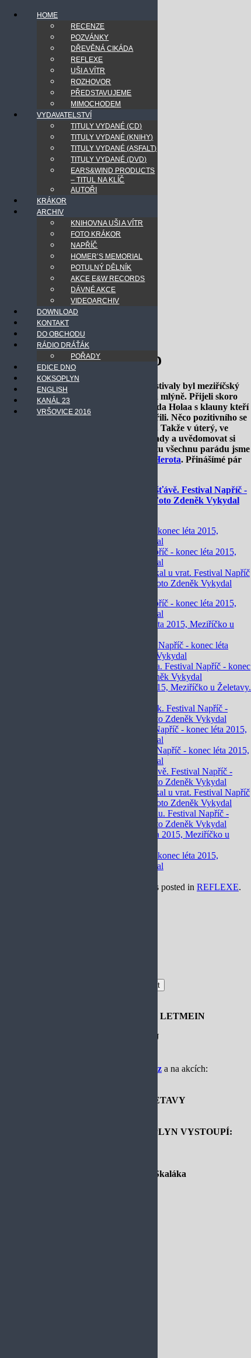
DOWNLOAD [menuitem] (57, 312)
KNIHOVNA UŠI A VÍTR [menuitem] (107, 223)
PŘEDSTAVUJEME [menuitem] (101, 93)
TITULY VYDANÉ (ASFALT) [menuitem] (113, 148)
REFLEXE (218, 887)
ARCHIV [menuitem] (50, 212)
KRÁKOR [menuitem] (52, 201)
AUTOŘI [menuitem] (84, 190)
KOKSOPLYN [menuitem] (58, 378)
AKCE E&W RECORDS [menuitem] (108, 279)
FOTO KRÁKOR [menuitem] (96, 234)
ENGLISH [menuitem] (52, 389)
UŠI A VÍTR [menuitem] (88, 71)
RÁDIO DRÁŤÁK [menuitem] (63, 345)
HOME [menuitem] (47, 15)
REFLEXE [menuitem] (87, 59)
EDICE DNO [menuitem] (56, 367)
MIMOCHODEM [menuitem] (96, 104)
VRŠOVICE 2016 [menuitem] (64, 412)
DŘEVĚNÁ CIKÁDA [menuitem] (102, 48)
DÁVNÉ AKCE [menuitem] (93, 290)
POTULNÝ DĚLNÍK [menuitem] (101, 267)
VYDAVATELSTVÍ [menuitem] (64, 115)
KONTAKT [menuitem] (53, 323)
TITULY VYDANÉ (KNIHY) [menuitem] (112, 137)
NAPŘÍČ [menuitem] (84, 245)
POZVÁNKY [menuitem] (90, 37)
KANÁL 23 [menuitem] (53, 401)
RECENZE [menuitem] (87, 26)
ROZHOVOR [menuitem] (91, 82)
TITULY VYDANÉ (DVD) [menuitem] (109, 159)
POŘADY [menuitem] (85, 356)
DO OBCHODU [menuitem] (61, 334)
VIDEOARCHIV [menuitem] (95, 301)
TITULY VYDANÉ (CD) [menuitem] (106, 126)
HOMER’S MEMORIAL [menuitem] (106, 256)
